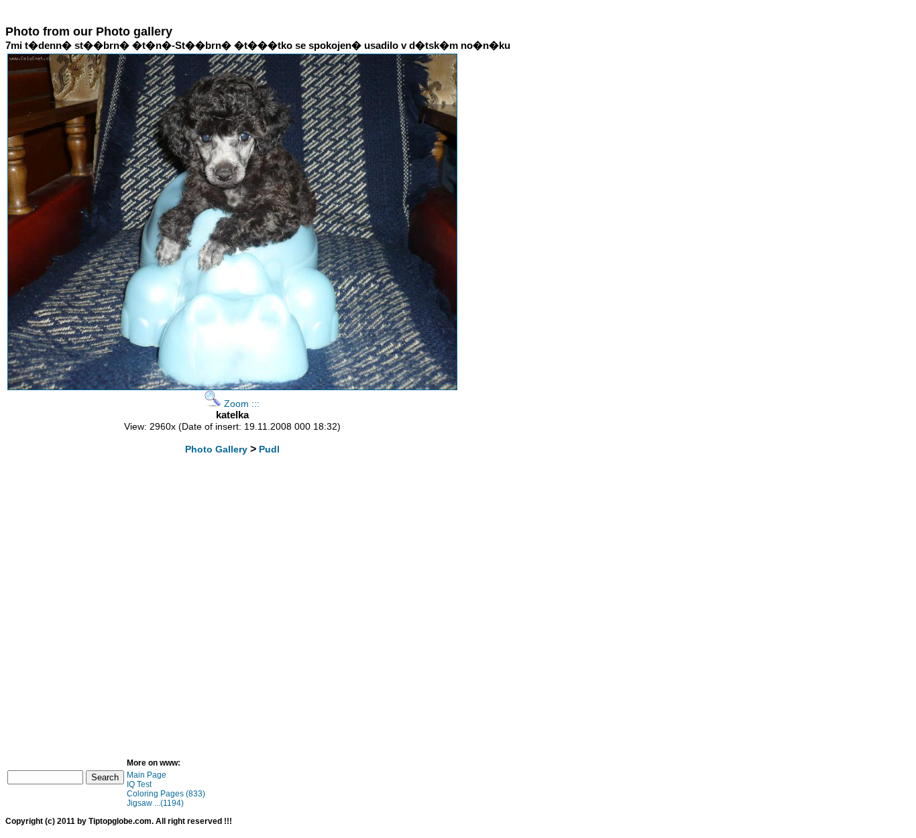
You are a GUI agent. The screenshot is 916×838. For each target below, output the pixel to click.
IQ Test (139, 784)
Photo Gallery (216, 449)
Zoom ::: (240, 403)
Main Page (146, 775)
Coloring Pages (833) (166, 793)
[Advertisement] (249, 10)
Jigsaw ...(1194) (155, 803)
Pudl (269, 449)
